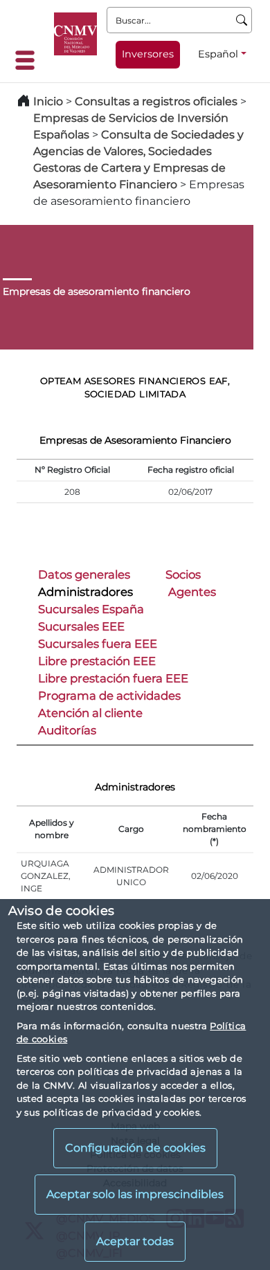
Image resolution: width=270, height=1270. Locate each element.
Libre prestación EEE (97, 661)
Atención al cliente (90, 713)
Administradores (85, 592)
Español (218, 54)
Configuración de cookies (135, 1147)
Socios (183, 574)
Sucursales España (91, 609)
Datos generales (84, 574)
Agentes (192, 592)
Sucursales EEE (81, 626)
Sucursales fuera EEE (97, 644)
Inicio (48, 101)
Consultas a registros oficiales (156, 101)
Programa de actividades (109, 695)
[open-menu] (29, 60)
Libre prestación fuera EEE (113, 678)
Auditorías (67, 730)
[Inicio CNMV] (75, 34)
